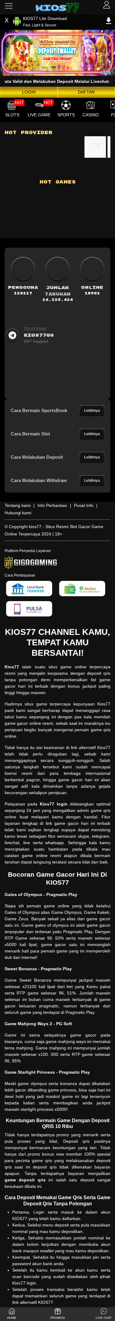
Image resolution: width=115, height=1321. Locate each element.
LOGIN (29, 92)
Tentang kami (18, 505)
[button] (103, 1314)
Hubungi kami (18, 512)
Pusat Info (84, 505)
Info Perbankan (52, 505)
